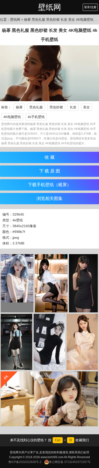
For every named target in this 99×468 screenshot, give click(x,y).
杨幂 (19, 107)
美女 (86, 107)
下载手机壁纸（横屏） (49, 184)
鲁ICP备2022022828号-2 (24, 462)
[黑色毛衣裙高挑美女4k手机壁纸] (83, 283)
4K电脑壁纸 (12, 117)
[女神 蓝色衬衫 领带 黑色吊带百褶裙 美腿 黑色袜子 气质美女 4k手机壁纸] (16, 342)
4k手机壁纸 (36, 117)
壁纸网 (49, 7)
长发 (73, 107)
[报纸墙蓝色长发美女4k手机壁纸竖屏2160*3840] (17, 283)
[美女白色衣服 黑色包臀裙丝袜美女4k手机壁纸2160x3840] (51, 283)
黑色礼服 (36, 107)
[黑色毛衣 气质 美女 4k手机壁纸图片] (49, 342)
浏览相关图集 (49, 198)
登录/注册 (90, 7)
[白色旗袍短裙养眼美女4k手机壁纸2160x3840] (82, 342)
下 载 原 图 (49, 171)
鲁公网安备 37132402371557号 (70, 462)
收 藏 (50, 157)
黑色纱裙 (56, 107)
